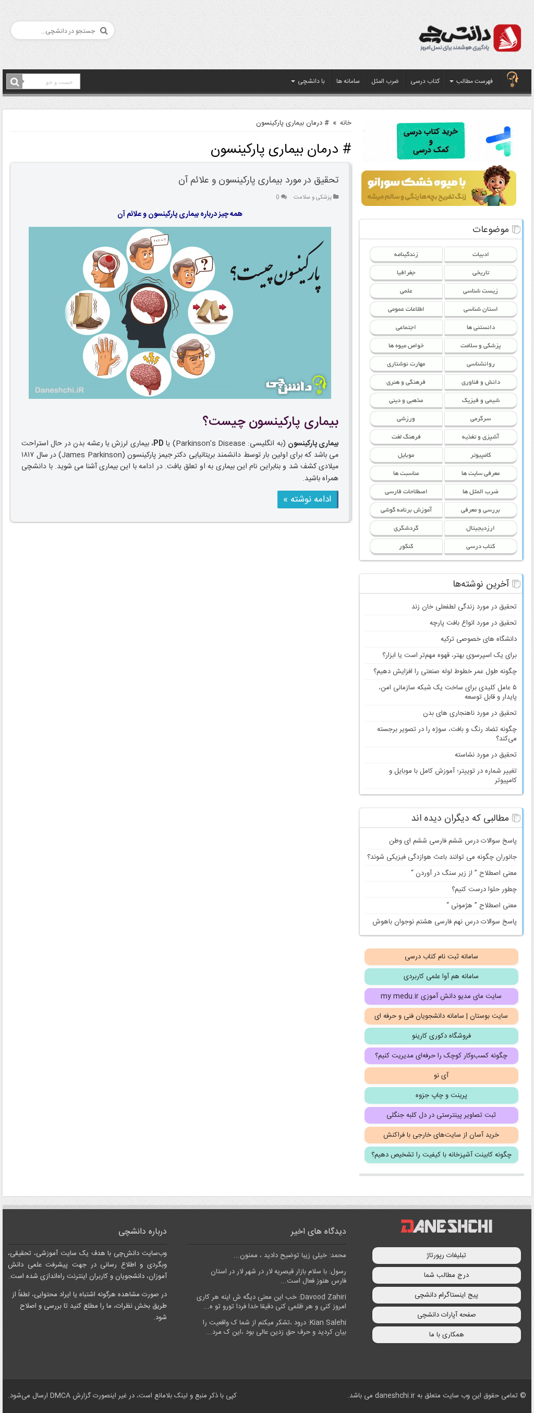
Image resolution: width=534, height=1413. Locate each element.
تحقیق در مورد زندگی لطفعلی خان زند (464, 607)
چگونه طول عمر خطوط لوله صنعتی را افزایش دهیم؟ (445, 671)
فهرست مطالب (474, 81)
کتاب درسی (425, 81)
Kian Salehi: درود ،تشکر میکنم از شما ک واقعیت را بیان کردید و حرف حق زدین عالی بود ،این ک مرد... (274, 1327)
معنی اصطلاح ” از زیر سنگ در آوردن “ (464, 873)
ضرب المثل (385, 81)
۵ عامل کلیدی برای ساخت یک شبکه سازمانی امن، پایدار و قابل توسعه (448, 692)
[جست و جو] (14, 82)
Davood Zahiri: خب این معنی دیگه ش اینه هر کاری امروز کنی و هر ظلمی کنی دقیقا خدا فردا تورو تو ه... (271, 1302)
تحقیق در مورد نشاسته (486, 755)
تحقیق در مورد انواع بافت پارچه (473, 623)
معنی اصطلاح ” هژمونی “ (481, 905)
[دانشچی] (469, 39)
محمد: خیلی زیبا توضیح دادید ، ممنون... (290, 1255)
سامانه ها (348, 81)
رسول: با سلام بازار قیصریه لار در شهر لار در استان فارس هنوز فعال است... (278, 1276)
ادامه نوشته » (307, 499)
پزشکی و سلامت (313, 197)
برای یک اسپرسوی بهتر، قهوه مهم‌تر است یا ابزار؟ (449, 655)
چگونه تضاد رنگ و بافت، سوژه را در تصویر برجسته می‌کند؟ (447, 734)
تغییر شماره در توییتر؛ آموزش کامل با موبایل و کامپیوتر (453, 775)
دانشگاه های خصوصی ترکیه (479, 639)
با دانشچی (311, 81)
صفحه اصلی (512, 80)
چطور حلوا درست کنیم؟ (484, 889)
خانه (345, 123)
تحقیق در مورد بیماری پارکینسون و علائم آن (258, 180)
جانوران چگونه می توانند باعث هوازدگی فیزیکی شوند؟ (442, 857)
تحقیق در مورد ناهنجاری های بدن (470, 713)
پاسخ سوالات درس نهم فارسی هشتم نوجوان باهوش (444, 922)
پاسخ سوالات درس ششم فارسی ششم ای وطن (453, 841)
